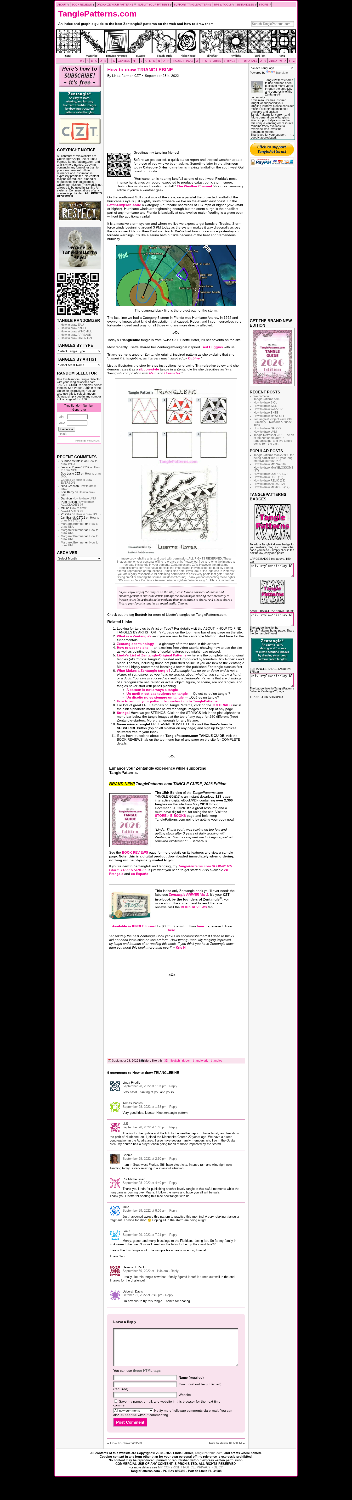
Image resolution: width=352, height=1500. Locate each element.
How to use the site (132, 647)
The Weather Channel (194, 186)
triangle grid (201, 1060)
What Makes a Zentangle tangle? (143, 670)
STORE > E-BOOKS (170, 815)
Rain (153, 373)
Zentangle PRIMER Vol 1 (188, 894)
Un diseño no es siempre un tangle (155, 697)
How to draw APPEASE (76, 334)
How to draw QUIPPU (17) (271, 473)
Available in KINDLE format (134, 926)
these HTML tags (147, 1370)
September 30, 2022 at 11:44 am (145, 1271)
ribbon (186, 1060)
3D (166, 1060)
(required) (191, 1377)
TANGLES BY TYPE (75, 345)
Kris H (181, 947)
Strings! (123, 713)
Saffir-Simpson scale (124, 205)
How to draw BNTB (88, 514)
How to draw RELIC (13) (269, 480)
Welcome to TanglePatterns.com (266, 398)
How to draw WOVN (126, 1443)
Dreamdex (172, 373)
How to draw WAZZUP (268, 409)
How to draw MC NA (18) (270, 464)
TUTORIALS (222, 705)
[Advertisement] (79, 636)
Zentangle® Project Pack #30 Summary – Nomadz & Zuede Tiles (273, 422)
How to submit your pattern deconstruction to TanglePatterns (167, 701)
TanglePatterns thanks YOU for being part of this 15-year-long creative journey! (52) (274, 458)
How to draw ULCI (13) (268, 477)
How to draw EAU (72, 324)
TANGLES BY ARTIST (77, 359)
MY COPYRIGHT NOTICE (176, 1467)
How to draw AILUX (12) (269, 483)
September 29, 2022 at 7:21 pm (144, 1235)
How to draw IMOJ (265, 405)
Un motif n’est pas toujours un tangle (157, 693)
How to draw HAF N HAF (77, 338)
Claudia (66, 479)
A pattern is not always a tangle (152, 690)
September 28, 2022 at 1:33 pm (144, 1106)
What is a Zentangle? (134, 636)
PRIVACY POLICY (209, 1467)
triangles (216, 1060)
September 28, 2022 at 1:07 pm (144, 1086)
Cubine (194, 358)
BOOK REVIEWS (135, 852)
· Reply (172, 1086)
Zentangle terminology (135, 644)
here (200, 926)
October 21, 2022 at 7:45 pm (142, 1295)
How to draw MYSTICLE (80, 519)
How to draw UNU (84, 498)
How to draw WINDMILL (76, 331)
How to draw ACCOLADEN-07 (77, 503)
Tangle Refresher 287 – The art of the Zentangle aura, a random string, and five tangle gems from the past (274, 439)
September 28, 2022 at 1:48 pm (144, 1127)
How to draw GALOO (267, 428)
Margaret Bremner (73, 523)
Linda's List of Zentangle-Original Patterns (152, 655)
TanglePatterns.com (97, 13)
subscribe (128, 1415)
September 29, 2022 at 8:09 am (144, 1210)
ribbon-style (149, 369)
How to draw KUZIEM (225, 1443)
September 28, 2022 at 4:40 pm (144, 1183)
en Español (140, 874)
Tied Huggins (212, 347)
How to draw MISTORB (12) (272, 487)
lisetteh (175, 1060)
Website (185, 1395)
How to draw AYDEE (74, 328)
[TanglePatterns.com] (176, 43)
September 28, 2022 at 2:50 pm (144, 1158)
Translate (282, 72)
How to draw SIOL (265, 402)
